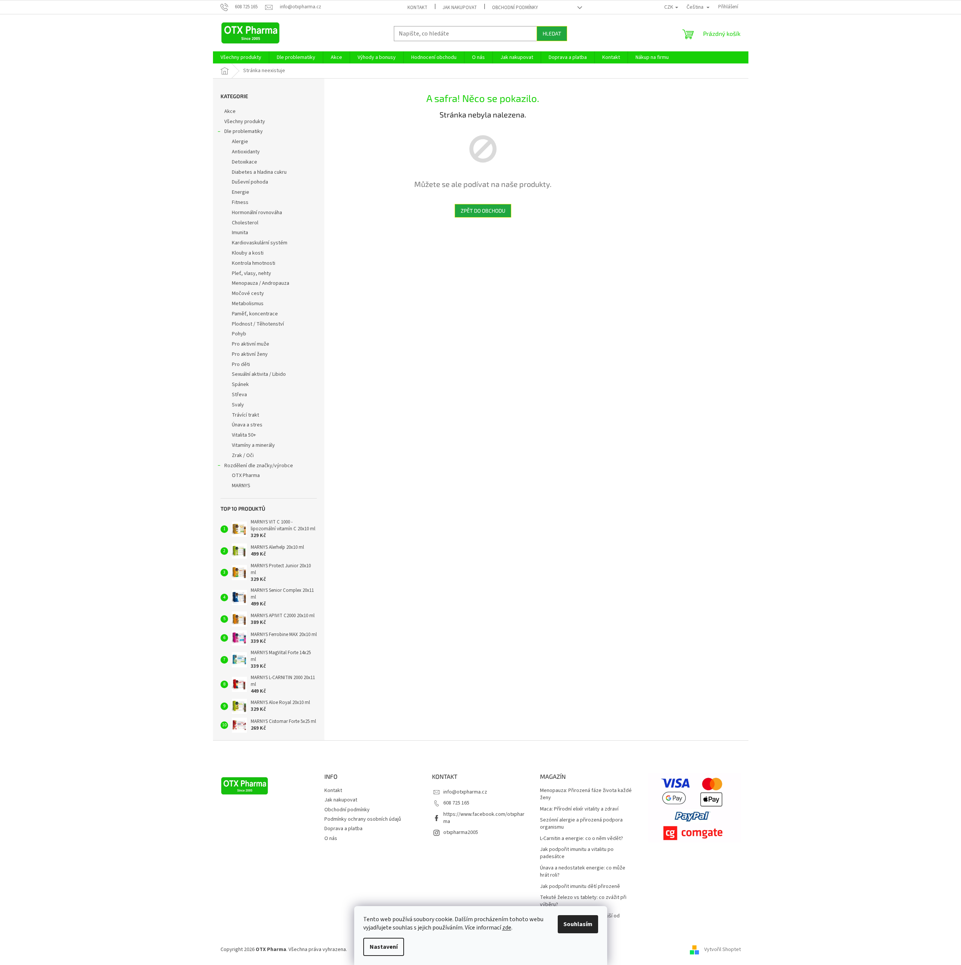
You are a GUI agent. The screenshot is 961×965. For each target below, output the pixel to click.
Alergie (240, 141)
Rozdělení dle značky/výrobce (258, 465)
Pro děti (241, 364)
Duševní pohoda (250, 182)
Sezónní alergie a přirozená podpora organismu (581, 824)
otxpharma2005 (460, 832)
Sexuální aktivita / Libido (259, 374)
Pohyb (239, 334)
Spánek (240, 384)
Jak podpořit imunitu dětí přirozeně (580, 886)
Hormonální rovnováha (257, 212)
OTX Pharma (246, 475)
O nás (330, 838)
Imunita (240, 232)
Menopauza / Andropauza (260, 283)
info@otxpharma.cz (465, 792)
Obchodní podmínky (515, 7)
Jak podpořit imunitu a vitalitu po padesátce (577, 853)
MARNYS (241, 485)
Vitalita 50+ (244, 435)
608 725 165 (456, 803)
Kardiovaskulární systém (259, 243)
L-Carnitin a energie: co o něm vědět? (581, 838)
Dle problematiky (243, 131)
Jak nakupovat (460, 7)
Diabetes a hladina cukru (259, 172)
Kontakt (417, 7)
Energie (240, 192)
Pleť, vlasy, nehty (251, 273)
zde (506, 927)
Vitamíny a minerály (253, 445)
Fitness (240, 202)
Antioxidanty (246, 152)
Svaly (238, 405)
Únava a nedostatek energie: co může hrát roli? (582, 872)
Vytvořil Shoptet (722, 949)
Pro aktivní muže (250, 344)
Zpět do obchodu (483, 210)
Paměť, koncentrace (255, 314)
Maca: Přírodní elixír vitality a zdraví (579, 809)
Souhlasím (577, 924)
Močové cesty (248, 293)
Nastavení (384, 947)
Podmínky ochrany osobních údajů (362, 819)
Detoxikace (244, 162)
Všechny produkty (244, 121)
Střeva (239, 394)
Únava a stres (247, 425)
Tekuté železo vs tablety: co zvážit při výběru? (583, 901)
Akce (230, 111)
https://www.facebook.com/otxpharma (483, 818)
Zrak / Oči (243, 455)
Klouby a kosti (248, 253)
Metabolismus (248, 303)
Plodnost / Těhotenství (258, 324)
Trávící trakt (245, 415)
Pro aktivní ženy (250, 354)
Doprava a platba (343, 828)
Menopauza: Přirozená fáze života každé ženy (586, 794)
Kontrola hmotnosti (253, 263)
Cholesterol (245, 223)
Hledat (552, 33)
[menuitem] (241, 57)
